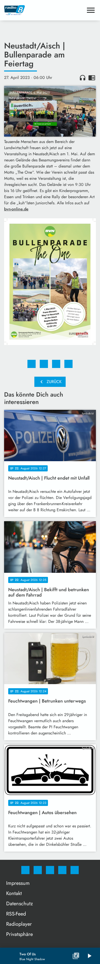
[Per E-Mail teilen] (68, 364)
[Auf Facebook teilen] (31, 364)
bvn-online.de (16, 209)
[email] (75, 870)
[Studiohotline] (62, 870)
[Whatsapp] (50, 870)
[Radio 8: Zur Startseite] (44, 10)
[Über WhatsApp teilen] (56, 364)
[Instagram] (38, 870)
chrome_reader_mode (91, 77)
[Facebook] (25, 870)
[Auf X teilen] (44, 364)
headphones (82, 77)
